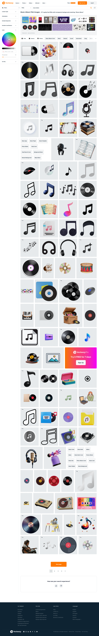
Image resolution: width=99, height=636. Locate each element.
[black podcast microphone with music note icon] (87, 109)
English (74, 609)
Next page (58, 564)
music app (24, 141)
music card (91, 460)
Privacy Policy (78, 631)
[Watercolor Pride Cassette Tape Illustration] (86, 503)
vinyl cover (34, 146)
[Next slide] (94, 38)
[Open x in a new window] (34, 631)
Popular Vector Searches (41, 615)
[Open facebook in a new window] (23, 631)
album (87, 449)
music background (82, 466)
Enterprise (20, 615)
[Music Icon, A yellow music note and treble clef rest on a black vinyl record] (69, 525)
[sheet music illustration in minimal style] (68, 190)
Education (20, 617)
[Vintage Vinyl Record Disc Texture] (30, 525)
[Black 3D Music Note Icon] (87, 228)
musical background (26, 157)
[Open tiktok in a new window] (32, 631)
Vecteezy (20, 611)
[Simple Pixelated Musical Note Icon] (49, 128)
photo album (25, 146)
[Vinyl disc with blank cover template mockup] (29, 51)
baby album (37, 157)
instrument (78, 38)
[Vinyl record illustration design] (68, 545)
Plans (68, 3)
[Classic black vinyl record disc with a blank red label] (67, 481)
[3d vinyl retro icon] (68, 379)
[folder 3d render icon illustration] (87, 417)
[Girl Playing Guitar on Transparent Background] (29, 545)
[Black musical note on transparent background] (68, 170)
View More (90, 27)
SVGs (25, 38)
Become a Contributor (58, 617)
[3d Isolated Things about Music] (87, 51)
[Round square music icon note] (29, 337)
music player (33, 141)
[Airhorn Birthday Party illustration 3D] (55, 458)
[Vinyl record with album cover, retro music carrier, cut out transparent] (29, 398)
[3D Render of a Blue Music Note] (49, 190)
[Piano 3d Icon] (27, 315)
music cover (71, 449)
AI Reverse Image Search (23, 621)
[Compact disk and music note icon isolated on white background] (49, 170)
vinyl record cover (26, 152)
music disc (71, 460)
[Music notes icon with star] (87, 248)
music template (43, 141)
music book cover (79, 455)
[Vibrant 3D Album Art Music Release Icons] (53, 357)
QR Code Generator (22, 625)
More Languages (76, 619)
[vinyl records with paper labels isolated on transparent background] (29, 209)
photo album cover (81, 460)
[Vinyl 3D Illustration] (68, 436)
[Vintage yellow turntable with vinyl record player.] (26, 503)
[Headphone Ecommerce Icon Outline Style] (49, 248)
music (59, 38)
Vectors (17, 3)
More (44, 3)
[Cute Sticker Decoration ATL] (30, 268)
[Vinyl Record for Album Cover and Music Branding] (46, 315)
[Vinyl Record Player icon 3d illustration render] (43, 503)
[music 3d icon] (29, 228)
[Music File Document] (49, 228)
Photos (24, 3)
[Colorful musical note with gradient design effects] (68, 209)
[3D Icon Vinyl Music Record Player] (49, 417)
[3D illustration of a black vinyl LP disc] (90, 291)
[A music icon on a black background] (29, 436)
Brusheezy (20, 609)
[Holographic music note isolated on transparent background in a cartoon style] (68, 109)
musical (65, 38)
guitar (91, 38)
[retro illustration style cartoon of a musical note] (68, 228)
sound (71, 38)
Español (74, 611)
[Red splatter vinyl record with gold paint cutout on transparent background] (54, 481)
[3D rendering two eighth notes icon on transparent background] (29, 89)
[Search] (91, 8)
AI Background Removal (23, 623)
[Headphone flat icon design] (68, 248)
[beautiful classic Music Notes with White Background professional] (49, 51)
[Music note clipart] (49, 436)
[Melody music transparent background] (29, 190)
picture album (89, 455)
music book (80, 449)
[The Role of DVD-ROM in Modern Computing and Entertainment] (70, 291)
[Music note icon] (29, 417)
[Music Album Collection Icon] (87, 379)
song (85, 38)
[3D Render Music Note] (49, 545)
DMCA (37, 611)
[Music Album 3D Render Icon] (46, 291)
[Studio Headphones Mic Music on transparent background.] (31, 458)
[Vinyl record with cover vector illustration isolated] (68, 51)
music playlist (72, 466)
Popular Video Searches (41, 619)
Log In (92, 3)
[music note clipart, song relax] (49, 89)
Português (75, 613)
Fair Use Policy (85, 631)
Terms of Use (71, 631)
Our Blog (55, 615)
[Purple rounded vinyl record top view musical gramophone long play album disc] (68, 417)
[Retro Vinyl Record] (40, 481)
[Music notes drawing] (29, 248)
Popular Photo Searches (41, 617)
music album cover (50, 38)
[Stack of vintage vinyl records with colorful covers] (87, 128)
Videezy (19, 613)
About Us (55, 613)
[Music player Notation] (87, 70)
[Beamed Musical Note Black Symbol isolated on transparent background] (87, 209)
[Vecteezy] (7, 3)
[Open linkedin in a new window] (28, 631)
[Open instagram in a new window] (26, 631)
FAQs (54, 609)
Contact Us (55, 611)
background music (38, 152)
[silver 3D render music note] (49, 70)
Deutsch (74, 615)
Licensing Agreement (40, 609)
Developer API (21, 619)
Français (74, 617)
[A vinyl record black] (68, 89)
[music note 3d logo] (29, 379)
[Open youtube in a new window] (36, 631)
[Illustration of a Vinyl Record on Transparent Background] (26, 481)
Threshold (4, 55)
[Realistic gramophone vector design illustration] (29, 70)
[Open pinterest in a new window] (30, 631)
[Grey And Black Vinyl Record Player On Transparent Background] (87, 436)
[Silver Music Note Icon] (86, 481)
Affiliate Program (39, 613)
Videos (30, 3)
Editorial (37, 3)
